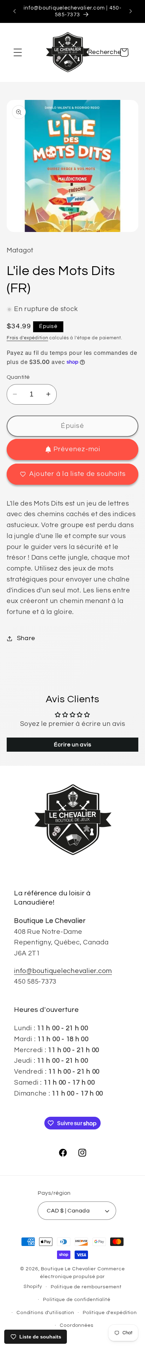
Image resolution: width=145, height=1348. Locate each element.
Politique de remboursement (86, 1286)
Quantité (18, 377)
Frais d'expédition (27, 338)
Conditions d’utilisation (45, 1312)
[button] (17, 52)
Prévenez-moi (77, 449)
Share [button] (26, 638)
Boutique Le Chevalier (68, 1268)
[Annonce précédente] (14, 11)
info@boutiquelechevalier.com (63, 971)
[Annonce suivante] (130, 11)
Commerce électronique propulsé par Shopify (74, 1277)
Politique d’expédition (110, 1312)
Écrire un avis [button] (73, 744)
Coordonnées (77, 1325)
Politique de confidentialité (77, 1299)
